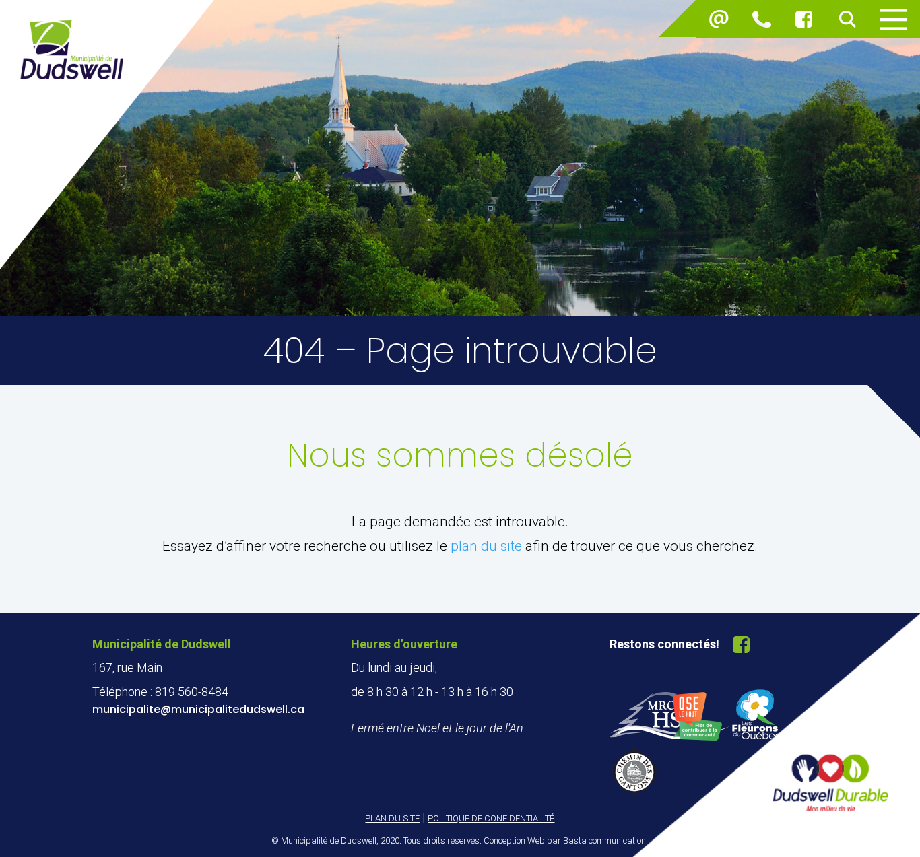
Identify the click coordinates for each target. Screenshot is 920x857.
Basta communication (604, 840)
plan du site (486, 546)
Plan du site (392, 818)
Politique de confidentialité (491, 818)
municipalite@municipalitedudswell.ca (198, 709)
